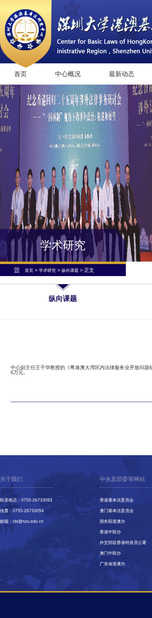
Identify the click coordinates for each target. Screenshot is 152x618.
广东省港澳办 (112, 563)
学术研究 (47, 270)
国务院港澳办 (112, 521)
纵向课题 (70, 270)
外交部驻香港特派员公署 (123, 542)
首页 (20, 74)
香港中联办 (110, 532)
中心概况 (68, 74)
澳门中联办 (110, 553)
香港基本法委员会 (117, 500)
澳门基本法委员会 (117, 510)
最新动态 (121, 74)
